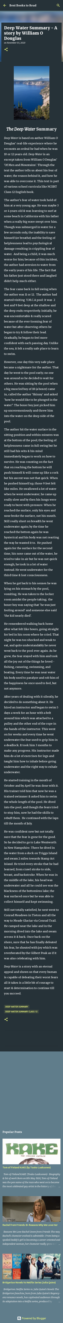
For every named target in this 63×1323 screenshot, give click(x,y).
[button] (6, 49)
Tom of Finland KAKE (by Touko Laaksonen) (27, 1167)
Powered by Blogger (33, 1318)
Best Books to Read (22, 5)
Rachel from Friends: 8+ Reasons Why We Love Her (30, 1225)
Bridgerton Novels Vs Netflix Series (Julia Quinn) (29, 1282)
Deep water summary (16, 1007)
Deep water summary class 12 (21, 1011)
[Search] (58, 5)
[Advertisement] (31, 1088)
